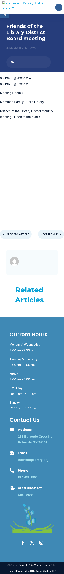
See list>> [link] (25, 495)
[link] (29, 7)
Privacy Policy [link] (23, 571)
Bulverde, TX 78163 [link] (32, 442)
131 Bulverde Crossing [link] (35, 436)
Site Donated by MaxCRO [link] (43, 571)
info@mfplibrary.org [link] (33, 460)
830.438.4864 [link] (28, 477)
